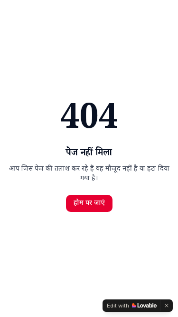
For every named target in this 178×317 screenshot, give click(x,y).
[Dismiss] (166, 305)
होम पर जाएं (89, 203)
